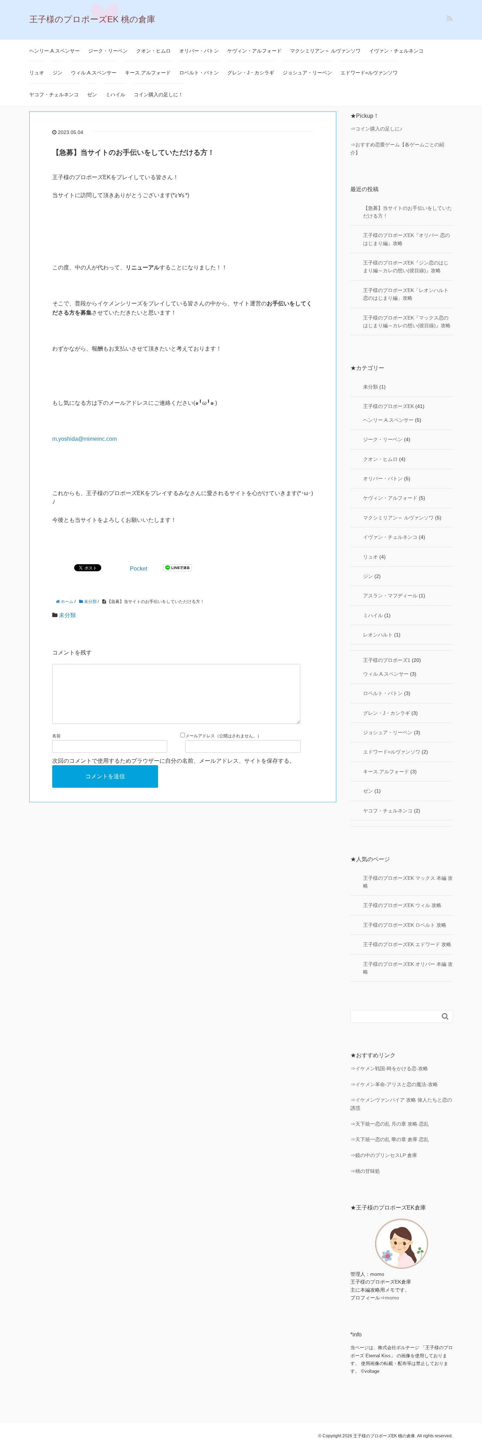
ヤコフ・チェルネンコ (54, 94)
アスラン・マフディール (390, 595)
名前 (56, 735)
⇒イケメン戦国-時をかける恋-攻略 (389, 1068)
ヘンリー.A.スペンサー (54, 51)
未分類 (67, 615)
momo (392, 1297)
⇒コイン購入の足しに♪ (376, 129)
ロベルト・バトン (199, 72)
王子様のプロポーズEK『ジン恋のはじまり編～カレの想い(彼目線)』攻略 (405, 266)
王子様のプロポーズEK (388, 406)
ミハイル (115, 94)
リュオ (36, 72)
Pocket (138, 569)
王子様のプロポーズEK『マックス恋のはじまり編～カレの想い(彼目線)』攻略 (407, 321)
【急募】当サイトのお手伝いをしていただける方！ (407, 212)
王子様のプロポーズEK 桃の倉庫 (92, 19)
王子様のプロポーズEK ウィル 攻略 (402, 905)
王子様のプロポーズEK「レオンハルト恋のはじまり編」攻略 (405, 294)
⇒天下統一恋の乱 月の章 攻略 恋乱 (389, 1124)
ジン (57, 72)
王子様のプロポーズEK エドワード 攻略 (407, 944)
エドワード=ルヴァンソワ (369, 72)
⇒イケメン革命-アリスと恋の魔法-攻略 (394, 1084)
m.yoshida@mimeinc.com (84, 439)
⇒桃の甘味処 (365, 1171)
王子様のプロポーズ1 (386, 660)
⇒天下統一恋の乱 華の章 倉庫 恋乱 (389, 1139)
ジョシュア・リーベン (307, 72)
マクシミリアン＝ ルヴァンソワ (325, 51)
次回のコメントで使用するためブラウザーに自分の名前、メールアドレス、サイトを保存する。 (173, 761)
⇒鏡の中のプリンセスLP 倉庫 (383, 1155)
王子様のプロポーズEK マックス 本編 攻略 (408, 882)
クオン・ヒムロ (153, 51)
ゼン (92, 94)
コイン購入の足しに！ (158, 94)
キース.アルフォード (148, 72)
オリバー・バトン (199, 51)
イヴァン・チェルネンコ (396, 51)
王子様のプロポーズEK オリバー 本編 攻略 (408, 968)
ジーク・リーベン (108, 51)
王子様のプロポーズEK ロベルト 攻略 (404, 925)
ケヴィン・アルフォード (254, 51)
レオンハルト (378, 635)
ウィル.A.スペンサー (93, 72)
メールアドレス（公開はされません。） (223, 735)
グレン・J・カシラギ (250, 72)
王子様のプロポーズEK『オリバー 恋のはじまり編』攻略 (406, 239)
